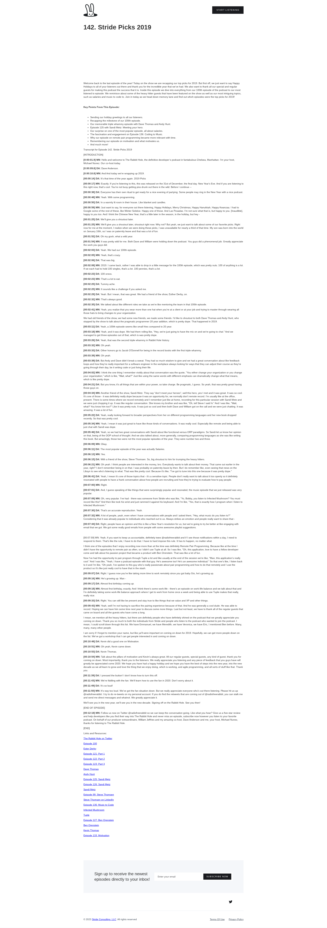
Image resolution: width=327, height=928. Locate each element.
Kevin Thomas (91, 830)
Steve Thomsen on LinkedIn (98, 799)
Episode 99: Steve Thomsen (98, 794)
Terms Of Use (217, 919)
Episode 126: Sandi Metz (96, 784)
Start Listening (227, 10)
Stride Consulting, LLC (104, 919)
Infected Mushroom (93, 810)
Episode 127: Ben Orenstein (98, 820)
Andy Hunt (89, 774)
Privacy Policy (236, 919)
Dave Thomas (91, 769)
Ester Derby (89, 748)
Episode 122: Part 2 (94, 758)
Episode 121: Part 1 (94, 753)
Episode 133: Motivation (96, 835)
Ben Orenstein (91, 825)
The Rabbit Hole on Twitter (97, 738)
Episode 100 (90, 743)
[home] (90, 10)
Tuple (86, 815)
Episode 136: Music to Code (98, 804)
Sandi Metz (89, 789)
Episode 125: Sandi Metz (96, 779)
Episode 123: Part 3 (94, 764)
